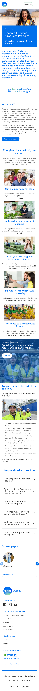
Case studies (8, 630)
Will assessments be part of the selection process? (17, 523)
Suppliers (6, 643)
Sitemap (7, 676)
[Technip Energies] (7, 4)
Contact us (28, 4)
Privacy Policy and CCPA (26, 676)
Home (7, 29)
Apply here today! (10, 139)
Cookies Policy (25, 680)
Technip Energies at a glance (13, 615)
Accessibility (13, 680)
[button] (37, 563)
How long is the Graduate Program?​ (17, 480)
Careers (13, 29)
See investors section (11, 664)
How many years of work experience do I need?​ (16, 513)
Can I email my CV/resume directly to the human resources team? (17, 491)
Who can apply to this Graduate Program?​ (15, 502)
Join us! (7, 355)
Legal (14, 676)
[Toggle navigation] (35, 4)
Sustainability (8, 626)
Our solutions (8, 619)
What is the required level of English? (17, 533)
